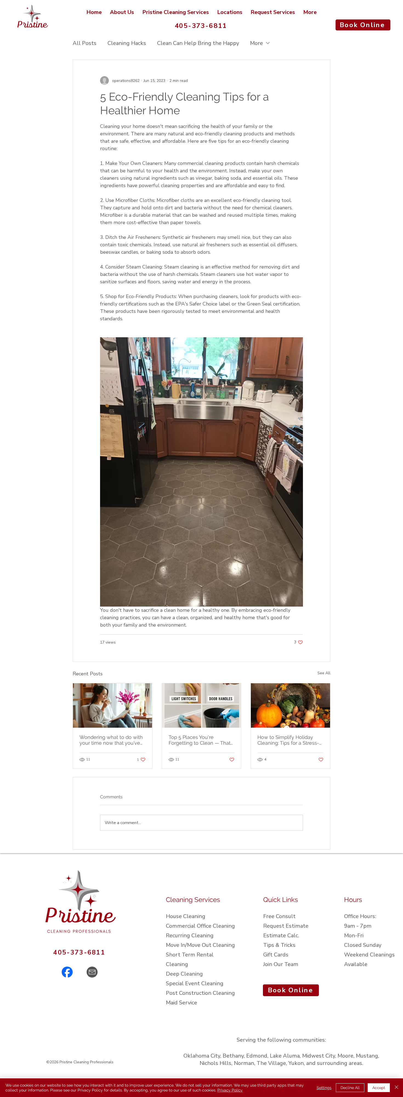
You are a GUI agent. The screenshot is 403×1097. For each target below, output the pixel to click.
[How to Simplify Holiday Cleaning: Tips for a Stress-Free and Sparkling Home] (290, 705)
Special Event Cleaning (194, 983)
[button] (229, 12)
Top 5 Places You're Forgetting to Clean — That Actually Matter (200, 740)
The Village (271, 1063)
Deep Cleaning (184, 974)
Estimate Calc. (281, 935)
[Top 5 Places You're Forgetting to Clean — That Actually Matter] (201, 705)
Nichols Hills (215, 1063)
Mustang (367, 1055)
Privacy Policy (230, 1090)
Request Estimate (285, 926)
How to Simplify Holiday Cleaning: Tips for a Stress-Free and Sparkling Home (288, 740)
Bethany (233, 1055)
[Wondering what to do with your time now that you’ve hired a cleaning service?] (112, 705)
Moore (345, 1055)
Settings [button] (324, 1087)
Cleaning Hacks (126, 43)
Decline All (350, 1087)
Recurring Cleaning (190, 935)
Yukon (296, 1063)
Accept (378, 1087)
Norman (244, 1063)
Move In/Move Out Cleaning (200, 945)
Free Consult (279, 916)
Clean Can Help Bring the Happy (198, 43)
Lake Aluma (285, 1055)
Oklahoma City (201, 1055)
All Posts (85, 43)
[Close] (396, 1088)
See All (323, 673)
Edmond (256, 1055)
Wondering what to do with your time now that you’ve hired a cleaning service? (111, 740)
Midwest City (318, 1055)
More (256, 43)
